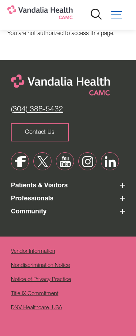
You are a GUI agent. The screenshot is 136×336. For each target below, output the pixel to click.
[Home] (63, 13)
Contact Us (39, 133)
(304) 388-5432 (37, 110)
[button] (120, 15)
